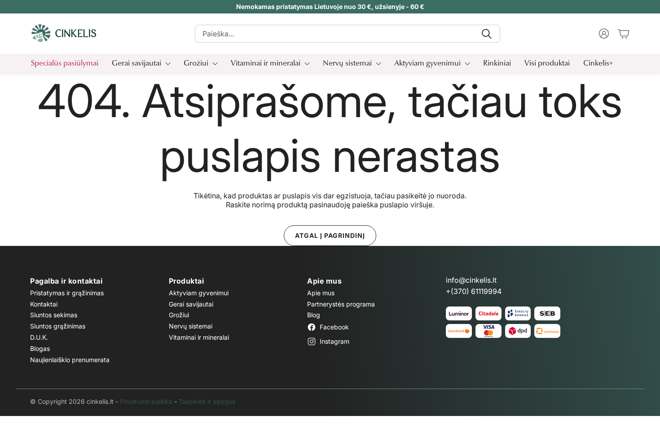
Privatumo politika (146, 401)
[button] (347, 33)
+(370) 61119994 (474, 291)
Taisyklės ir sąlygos (207, 401)
